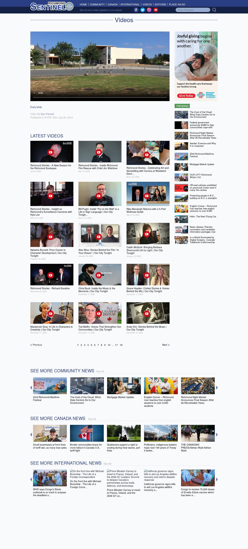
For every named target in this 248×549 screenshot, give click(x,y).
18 (121, 345)
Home (84, 4)
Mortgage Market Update (202, 164)
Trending (182, 106)
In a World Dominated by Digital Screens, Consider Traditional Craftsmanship (202, 240)
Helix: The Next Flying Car (203, 216)
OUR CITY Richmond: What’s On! (201, 176)
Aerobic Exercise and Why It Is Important (203, 144)
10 (109, 345)
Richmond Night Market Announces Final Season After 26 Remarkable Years (203, 135)
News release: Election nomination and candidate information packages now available (202, 230)
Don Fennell (47, 114)
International (130, 4)
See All (100, 371)
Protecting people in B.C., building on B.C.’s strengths (203, 197)
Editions (160, 4)
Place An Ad (177, 4)
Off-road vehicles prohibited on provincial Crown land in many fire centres (203, 187)
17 (116, 345)
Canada (113, 4)
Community (97, 4)
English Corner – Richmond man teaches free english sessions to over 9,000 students (203, 209)
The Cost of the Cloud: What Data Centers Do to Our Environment (202, 114)
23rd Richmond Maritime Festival (202, 155)
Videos (147, 4)
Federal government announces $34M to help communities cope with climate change (202, 126)
